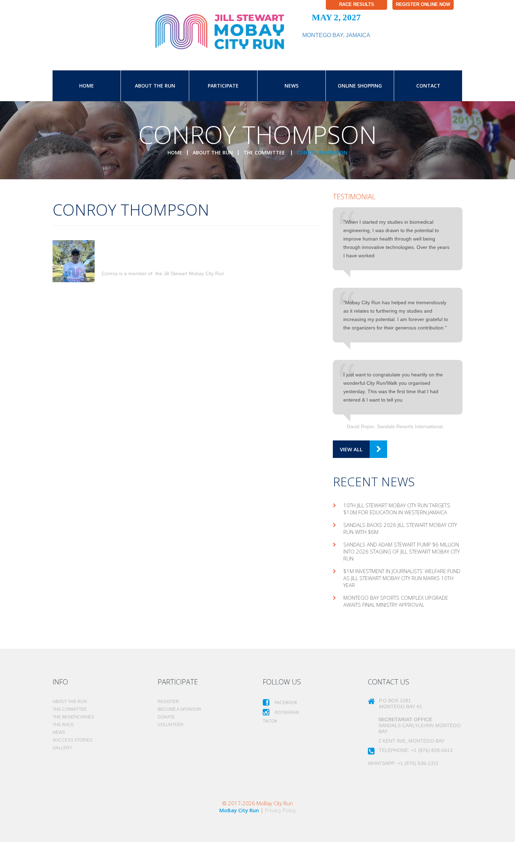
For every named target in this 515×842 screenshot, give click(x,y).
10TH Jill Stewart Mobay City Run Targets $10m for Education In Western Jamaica (396, 509)
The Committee (264, 152)
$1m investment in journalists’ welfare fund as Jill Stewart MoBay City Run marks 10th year (401, 578)
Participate (223, 85)
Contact (428, 85)
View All (351, 449)
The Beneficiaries (73, 717)
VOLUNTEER (171, 724)
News (291, 85)
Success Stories (72, 740)
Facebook (285, 702)
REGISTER (168, 701)
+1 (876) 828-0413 (432, 750)
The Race (63, 724)
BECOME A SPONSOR (179, 709)
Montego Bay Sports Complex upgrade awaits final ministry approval (395, 601)
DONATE (166, 717)
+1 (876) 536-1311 (418, 763)
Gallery (62, 747)
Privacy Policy (280, 810)
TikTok (270, 721)
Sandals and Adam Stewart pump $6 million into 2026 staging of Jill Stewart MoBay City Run (401, 551)
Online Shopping (360, 85)
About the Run (155, 85)
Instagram (286, 712)
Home (86, 85)
